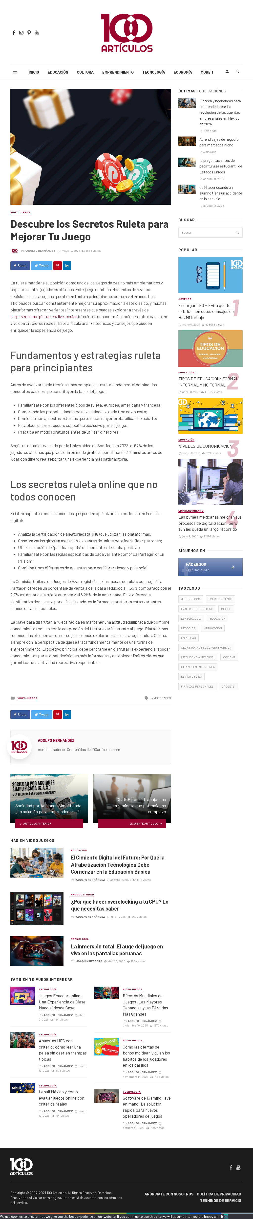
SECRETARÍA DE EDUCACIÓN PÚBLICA (206, 647)
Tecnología (153, 72)
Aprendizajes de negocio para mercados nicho (219, 142)
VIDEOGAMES (162, 698)
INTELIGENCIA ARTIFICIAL (198, 657)
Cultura (85, 72)
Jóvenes (184, 299)
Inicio (34, 72)
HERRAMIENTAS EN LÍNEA (198, 666)
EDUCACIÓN (218, 618)
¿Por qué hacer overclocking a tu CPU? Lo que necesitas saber (120, 905)
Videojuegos (20, 212)
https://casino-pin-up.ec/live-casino (44, 316)
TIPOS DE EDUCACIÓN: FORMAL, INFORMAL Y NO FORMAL (209, 382)
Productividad (82, 894)
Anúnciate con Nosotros (169, 1194)
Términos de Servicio (220, 1201)
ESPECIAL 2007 (191, 618)
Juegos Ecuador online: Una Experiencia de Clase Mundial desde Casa (62, 1001)
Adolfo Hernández (40, 250)
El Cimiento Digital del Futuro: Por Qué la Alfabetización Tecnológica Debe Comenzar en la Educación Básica (118, 864)
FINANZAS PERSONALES (197, 686)
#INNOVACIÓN (212, 628)
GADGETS (228, 686)
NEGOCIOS (188, 628)
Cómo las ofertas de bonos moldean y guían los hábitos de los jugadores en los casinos (146, 1056)
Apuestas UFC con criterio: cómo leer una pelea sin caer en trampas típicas (63, 1050)
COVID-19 (229, 657)
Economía (183, 72)
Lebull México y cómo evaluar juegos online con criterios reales (61, 1098)
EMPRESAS (188, 637)
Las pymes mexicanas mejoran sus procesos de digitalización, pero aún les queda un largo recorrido (210, 523)
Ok (226, 1216)
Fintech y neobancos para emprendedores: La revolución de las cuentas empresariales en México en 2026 (220, 112)
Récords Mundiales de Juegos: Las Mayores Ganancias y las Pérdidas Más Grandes (145, 1005)
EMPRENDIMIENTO (220, 599)
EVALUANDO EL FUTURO (197, 608)
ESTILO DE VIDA (191, 676)
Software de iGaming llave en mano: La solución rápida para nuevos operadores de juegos (147, 1107)
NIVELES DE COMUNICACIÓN (205, 446)
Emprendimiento (118, 72)
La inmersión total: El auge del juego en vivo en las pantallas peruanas (117, 949)
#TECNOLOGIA (191, 599)
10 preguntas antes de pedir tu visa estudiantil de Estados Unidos (220, 166)
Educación (58, 72)
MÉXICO (226, 608)
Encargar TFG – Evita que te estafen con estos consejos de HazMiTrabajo (206, 311)
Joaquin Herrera (89, 961)
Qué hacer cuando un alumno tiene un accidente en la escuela (220, 193)
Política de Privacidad (219, 1194)
